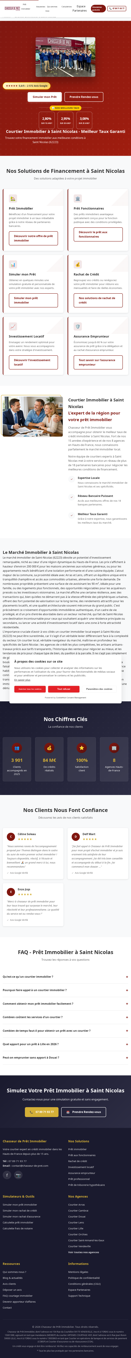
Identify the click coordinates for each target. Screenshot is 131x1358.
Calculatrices (66, 8)
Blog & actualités (13, 1277)
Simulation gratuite (97, 8)
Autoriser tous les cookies (30, 689)
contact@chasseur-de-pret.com (30, 1165)
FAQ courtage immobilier (18, 1295)
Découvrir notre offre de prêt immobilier (33, 238)
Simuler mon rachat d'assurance (21, 1216)
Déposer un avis (12, 1289)
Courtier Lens (76, 1222)
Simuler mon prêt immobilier (26, 300)
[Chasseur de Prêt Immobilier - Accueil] (12, 8)
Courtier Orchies (78, 1234)
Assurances (40, 8)
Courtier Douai (76, 1216)
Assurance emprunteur (81, 1173)
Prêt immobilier (77, 1149)
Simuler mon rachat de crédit (20, 1210)
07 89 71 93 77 (42, 1112)
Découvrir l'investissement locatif (32, 362)
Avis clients (9, 1283)
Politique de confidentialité (84, 1277)
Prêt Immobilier (25, 8)
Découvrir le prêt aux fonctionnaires (93, 234)
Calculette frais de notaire (18, 1228)
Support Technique (79, 1295)
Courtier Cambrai (78, 1210)
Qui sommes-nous (51, 8)
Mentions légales (78, 1272)
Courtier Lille (75, 1228)
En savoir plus (22, 679)
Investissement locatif (81, 1167)
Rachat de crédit (77, 1161)
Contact (7, 1307)
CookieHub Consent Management (71, 697)
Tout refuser (63, 689)
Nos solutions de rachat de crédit (97, 300)
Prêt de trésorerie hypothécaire (86, 1185)
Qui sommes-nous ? (14, 1272)
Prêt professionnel (79, 1179)
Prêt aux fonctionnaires (82, 1155)
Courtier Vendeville (79, 1246)
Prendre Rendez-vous (84, 97)
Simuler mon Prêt (45, 97)
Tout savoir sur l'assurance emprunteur (97, 362)
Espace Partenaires (81, 8)
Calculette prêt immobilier (18, 1222)
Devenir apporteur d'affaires (19, 1301)
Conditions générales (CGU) (84, 1283)
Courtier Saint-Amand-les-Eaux (86, 1240)
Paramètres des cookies (99, 689)
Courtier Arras (76, 1204)
